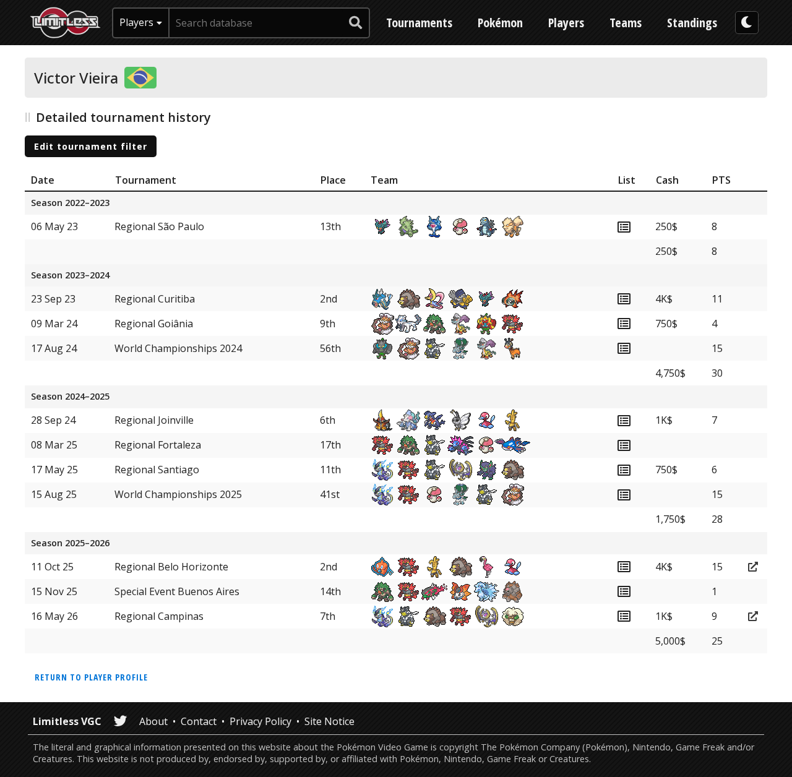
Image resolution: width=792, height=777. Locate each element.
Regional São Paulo (159, 226)
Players (566, 22)
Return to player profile (91, 677)
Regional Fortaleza (157, 445)
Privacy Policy (260, 721)
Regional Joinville (154, 420)
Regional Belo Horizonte (171, 566)
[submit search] (356, 23)
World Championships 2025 (178, 494)
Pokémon (500, 22)
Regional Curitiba (154, 299)
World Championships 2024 (178, 348)
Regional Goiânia (153, 323)
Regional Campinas (159, 616)
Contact (199, 721)
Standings (692, 22)
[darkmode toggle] (747, 22)
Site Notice (329, 721)
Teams (625, 22)
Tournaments (419, 22)
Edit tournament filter (90, 146)
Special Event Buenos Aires (176, 591)
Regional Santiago (156, 469)
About (153, 721)
